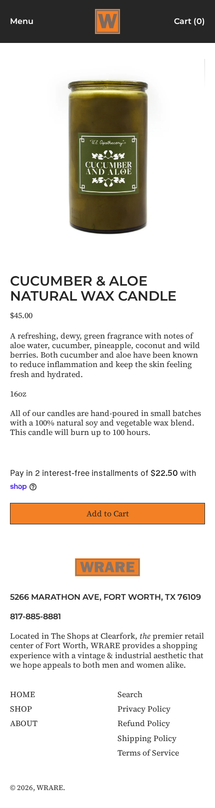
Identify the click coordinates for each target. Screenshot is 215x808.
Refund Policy (144, 723)
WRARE (49, 788)
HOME (22, 694)
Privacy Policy (144, 708)
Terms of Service (148, 752)
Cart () (189, 23)
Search (130, 694)
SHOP (21, 708)
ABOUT (24, 723)
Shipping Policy (147, 738)
